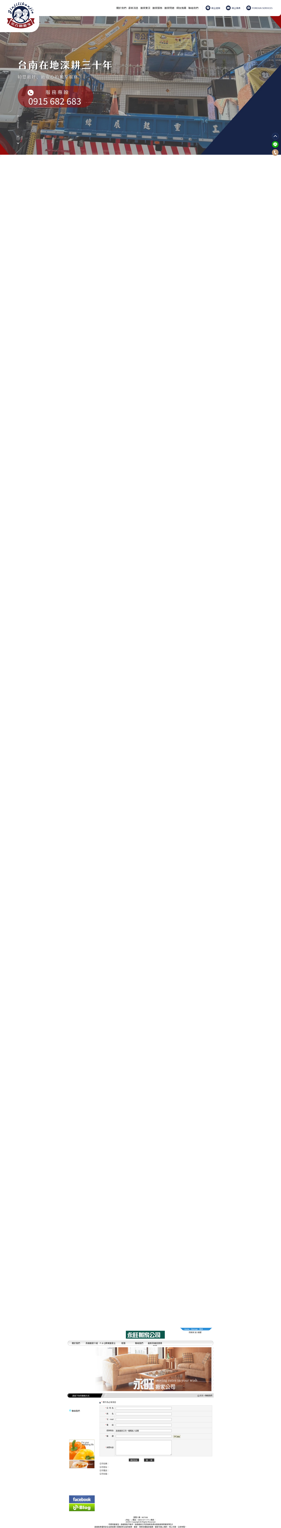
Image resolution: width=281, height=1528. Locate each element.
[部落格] (82, 1511)
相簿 (123, 1343)
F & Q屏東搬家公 (107, 1343)
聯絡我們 (139, 1343)
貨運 (118, 1527)
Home (186, 1329)
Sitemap (194, 1329)
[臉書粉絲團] (82, 1503)
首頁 (201, 1396)
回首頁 (191, 1332)
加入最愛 (198, 1332)
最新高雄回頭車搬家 (155, 1344)
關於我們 (76, 1343)
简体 (201, 1329)
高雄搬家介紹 (92, 1343)
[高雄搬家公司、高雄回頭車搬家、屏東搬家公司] (145, 1338)
